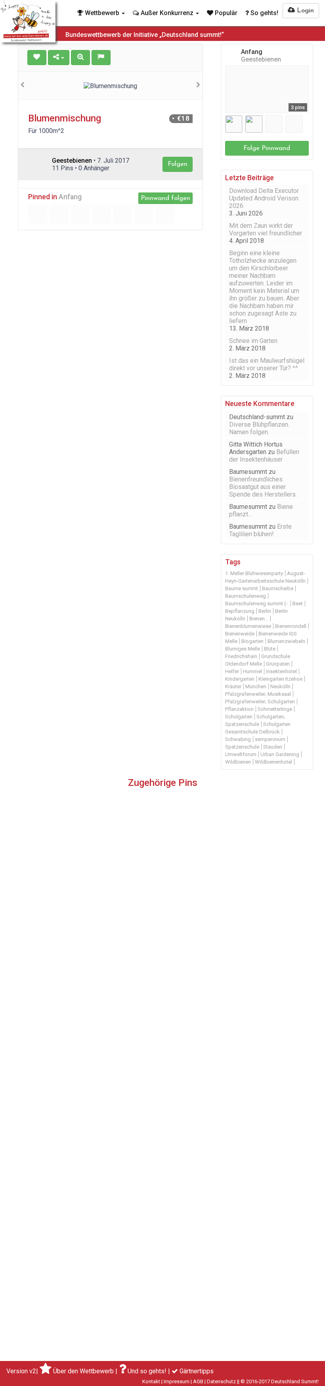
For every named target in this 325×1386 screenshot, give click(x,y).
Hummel (252, 671)
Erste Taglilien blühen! (260, 530)
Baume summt (241, 588)
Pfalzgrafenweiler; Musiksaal (258, 694)
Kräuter (233, 686)
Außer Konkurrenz (167, 13)
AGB (198, 1381)
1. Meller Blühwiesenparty (254, 573)
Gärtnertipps (197, 1371)
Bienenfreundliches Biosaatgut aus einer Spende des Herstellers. (263, 486)
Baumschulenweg (245, 596)
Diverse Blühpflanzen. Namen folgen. (259, 428)
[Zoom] (80, 57)
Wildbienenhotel (273, 762)
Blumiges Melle (242, 649)
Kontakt (151, 1381)
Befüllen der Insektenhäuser (264, 455)
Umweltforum (240, 754)
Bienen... (258, 619)
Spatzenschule (242, 747)
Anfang (70, 197)
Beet (297, 603)
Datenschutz (221, 1381)
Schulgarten (238, 717)
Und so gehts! (147, 1371)
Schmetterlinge (275, 709)
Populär (225, 13)
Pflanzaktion (239, 709)
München (255, 686)
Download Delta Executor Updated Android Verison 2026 (264, 198)
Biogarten (252, 641)
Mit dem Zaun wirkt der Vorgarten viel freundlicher (265, 229)
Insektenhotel (281, 671)
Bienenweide (239, 634)
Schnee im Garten (253, 341)
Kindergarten (239, 679)
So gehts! (263, 13)
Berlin (264, 611)
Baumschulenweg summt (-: (257, 603)
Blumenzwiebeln (286, 641)
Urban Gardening (279, 754)
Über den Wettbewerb (83, 1371)
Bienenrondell (290, 626)
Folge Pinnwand (266, 148)
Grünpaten (278, 664)
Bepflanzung (239, 611)
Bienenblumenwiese (248, 626)
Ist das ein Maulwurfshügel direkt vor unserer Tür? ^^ (266, 364)
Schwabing (238, 739)
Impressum (176, 1381)
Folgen (177, 164)
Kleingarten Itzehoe (280, 679)
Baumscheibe (277, 588)
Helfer (232, 671)
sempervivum (270, 739)
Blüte (269, 649)
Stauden (272, 747)
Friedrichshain (241, 656)
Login (304, 10)
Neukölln (280, 686)
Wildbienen (238, 762)
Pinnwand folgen (165, 198)
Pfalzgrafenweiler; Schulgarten (260, 702)
